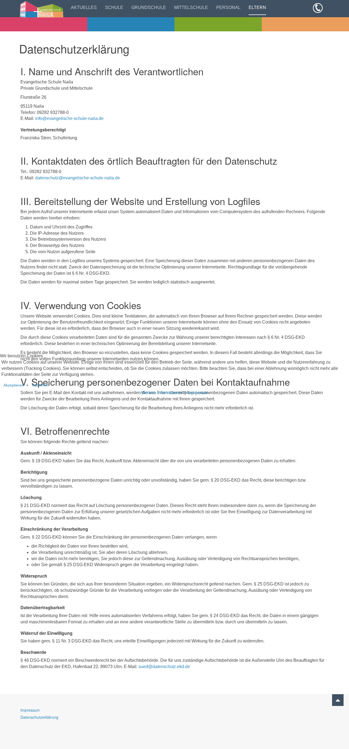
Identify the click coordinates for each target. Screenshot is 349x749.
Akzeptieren (14, 385)
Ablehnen (40, 385)
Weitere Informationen (162, 392)
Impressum (197, 392)
